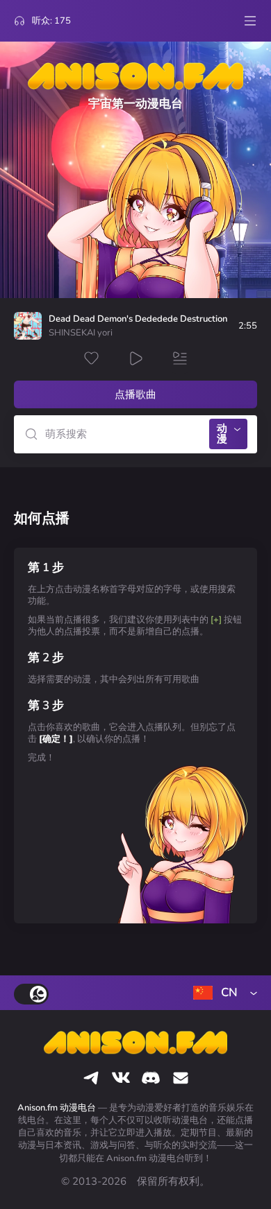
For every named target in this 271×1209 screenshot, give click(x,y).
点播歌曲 (135, 394)
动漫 (222, 433)
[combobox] (222, 992)
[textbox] (222, 992)
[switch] (31, 994)
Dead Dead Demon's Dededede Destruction (138, 319)
